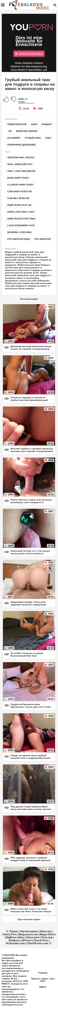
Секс (48, 138)
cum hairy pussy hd (19, 191)
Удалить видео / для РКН (42, 979)
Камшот (47, 124)
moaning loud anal (19, 232)
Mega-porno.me (28, 934)
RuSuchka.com (15, 943)
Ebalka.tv (14, 940)
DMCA (42, 987)
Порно (14, 931)
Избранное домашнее (21, 144)
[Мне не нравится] (14, 100)
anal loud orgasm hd (21, 171)
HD (10, 131)
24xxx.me (45, 931)
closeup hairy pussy (20, 184)
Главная (42, 972)
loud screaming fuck (21, 225)
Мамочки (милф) (26, 131)
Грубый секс (33, 138)
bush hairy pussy (18, 178)
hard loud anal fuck (20, 212)
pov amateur (42, 239)
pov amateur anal (18, 239)
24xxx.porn (33, 937)
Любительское (17, 124)
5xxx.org (47, 937)
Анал (34, 124)
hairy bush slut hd (19, 205)
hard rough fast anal (21, 218)
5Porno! (27, 940)
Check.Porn (9, 934)
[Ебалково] (29, 5)
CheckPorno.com (37, 943)
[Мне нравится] (6, 100)
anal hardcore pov (19, 164)
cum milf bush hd (18, 198)
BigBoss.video (15, 937)
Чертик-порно (29, 931)
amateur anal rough (20, 157)
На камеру (13, 138)
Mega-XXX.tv (48, 934)
